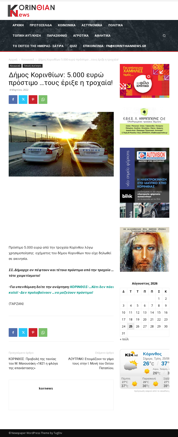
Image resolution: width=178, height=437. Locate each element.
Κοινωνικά (27, 59)
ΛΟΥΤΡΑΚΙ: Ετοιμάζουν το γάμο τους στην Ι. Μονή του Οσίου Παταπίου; (91, 363)
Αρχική (13, 59)
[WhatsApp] (43, 99)
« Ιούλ (124, 339)
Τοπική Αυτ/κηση (32, 65)
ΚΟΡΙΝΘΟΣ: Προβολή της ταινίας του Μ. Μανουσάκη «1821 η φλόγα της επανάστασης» (33, 363)
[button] (164, 35)
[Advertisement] (61, 212)
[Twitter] (23, 99)
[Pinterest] (33, 99)
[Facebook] (13, 99)
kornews (46, 388)
